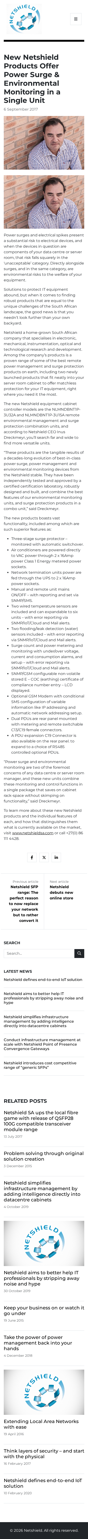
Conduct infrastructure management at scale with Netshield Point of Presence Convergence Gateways (42, 1044)
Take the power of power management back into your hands (38, 1342)
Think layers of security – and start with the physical (44, 1453)
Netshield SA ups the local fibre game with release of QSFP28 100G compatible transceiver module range (41, 1121)
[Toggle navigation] (75, 19)
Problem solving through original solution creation (44, 1156)
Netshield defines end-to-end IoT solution (43, 979)
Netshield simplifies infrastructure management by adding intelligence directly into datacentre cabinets (39, 1021)
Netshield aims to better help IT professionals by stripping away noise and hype (43, 998)
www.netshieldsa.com (33, 833)
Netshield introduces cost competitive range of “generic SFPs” (40, 1065)
